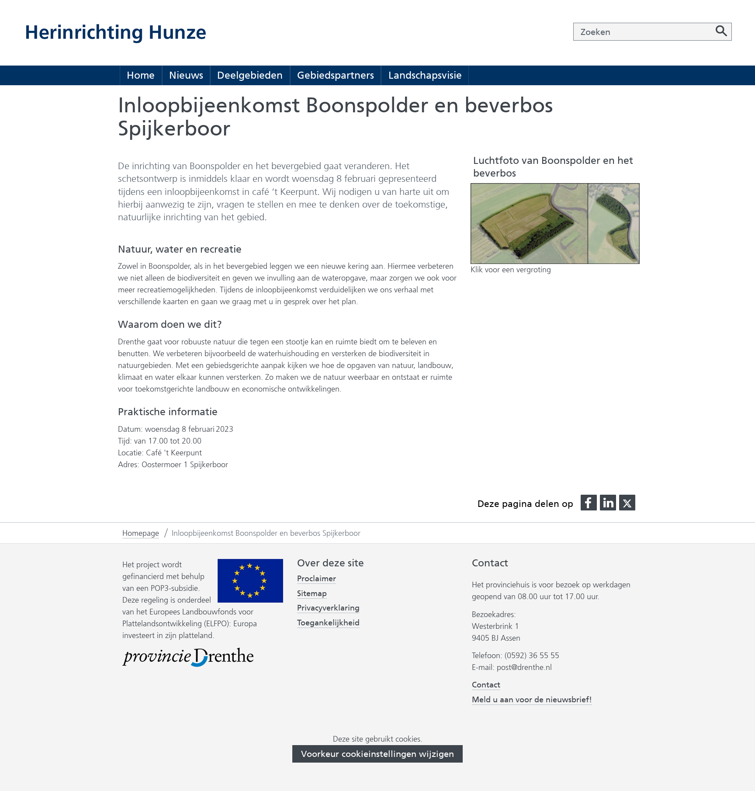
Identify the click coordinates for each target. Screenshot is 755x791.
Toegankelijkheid (328, 623)
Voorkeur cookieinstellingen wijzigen (377, 754)
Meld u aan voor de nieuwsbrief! (532, 700)
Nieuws (186, 75)
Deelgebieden (250, 75)
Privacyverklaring (328, 608)
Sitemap (312, 593)
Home (141, 75)
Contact (486, 685)
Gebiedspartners (335, 75)
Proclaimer (316, 578)
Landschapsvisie (425, 75)
